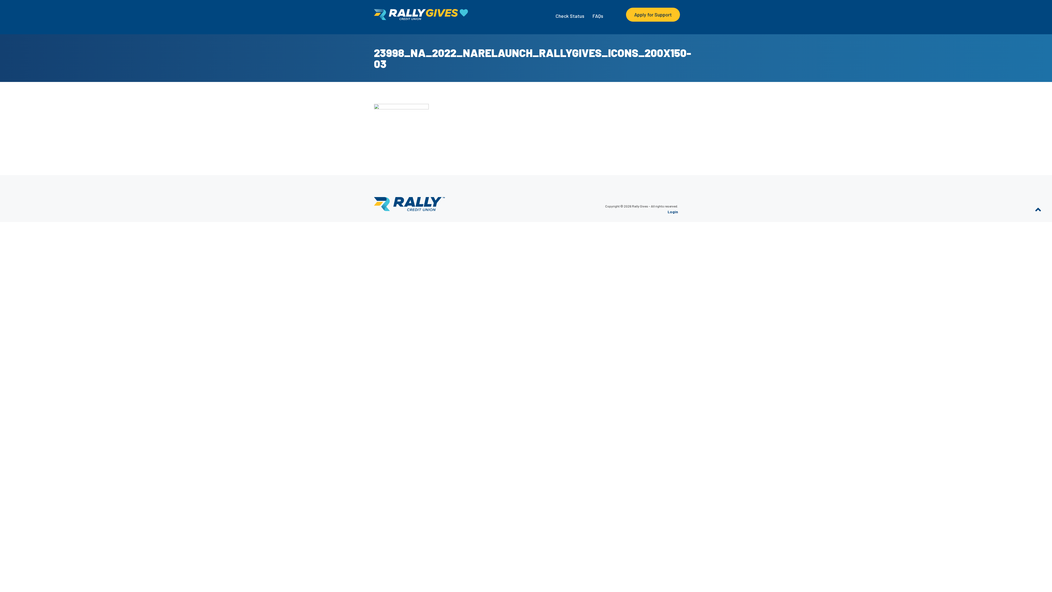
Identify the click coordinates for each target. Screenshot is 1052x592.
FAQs (598, 16)
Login (673, 211)
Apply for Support (653, 15)
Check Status (570, 16)
